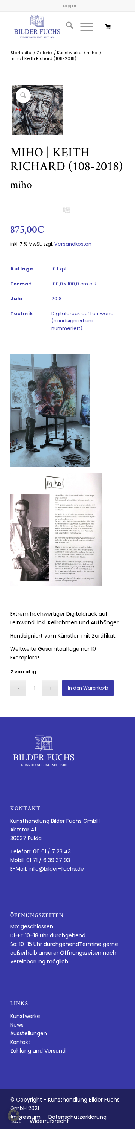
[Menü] (83, 27)
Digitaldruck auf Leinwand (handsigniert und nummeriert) (82, 321)
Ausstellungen (28, 1033)
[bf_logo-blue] (56, 27)
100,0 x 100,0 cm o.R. (74, 283)
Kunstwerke (25, 1016)
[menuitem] (65, 27)
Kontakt (20, 1042)
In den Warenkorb (88, 688)
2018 (56, 298)
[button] (13, 1115)
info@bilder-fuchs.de (56, 869)
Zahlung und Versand (38, 1050)
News (17, 1024)
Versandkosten (73, 244)
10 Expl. (59, 268)
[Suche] (65, 27)
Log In (69, 6)
